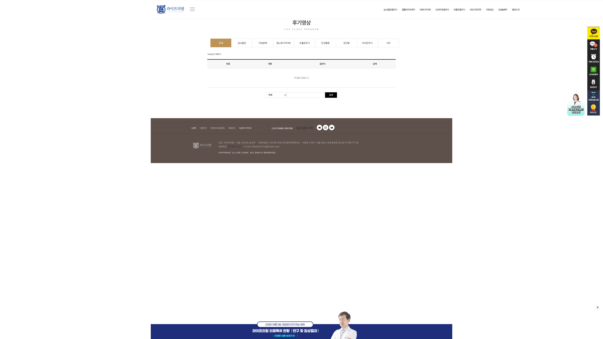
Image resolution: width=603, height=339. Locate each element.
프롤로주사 (304, 43)
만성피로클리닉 (442, 9)
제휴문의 (231, 128)
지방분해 (262, 43)
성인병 (346, 43)
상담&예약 (502, 9)
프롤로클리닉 (459, 9)
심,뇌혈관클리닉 (390, 9)
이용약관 (203, 128)
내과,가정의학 (475, 9)
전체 (221, 43)
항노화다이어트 (283, 43)
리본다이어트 (425, 9)
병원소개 (515, 9)
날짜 (375, 63)
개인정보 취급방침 (217, 128)
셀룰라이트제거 (408, 9)
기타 (388, 43)
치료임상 (489, 9)
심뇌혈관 (242, 43)
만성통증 (325, 43)
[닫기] (597, 307)
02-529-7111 (304, 128)
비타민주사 (367, 43)
